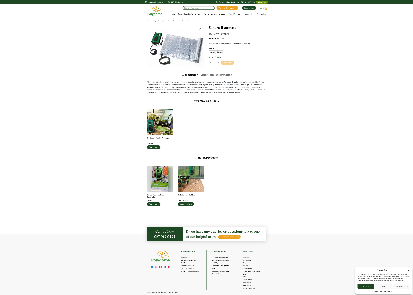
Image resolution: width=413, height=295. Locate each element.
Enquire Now (249, 8)
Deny (384, 286)
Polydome (154, 292)
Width (211, 48)
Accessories (248, 14)
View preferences (401, 286)
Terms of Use (247, 280)
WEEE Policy (247, 282)
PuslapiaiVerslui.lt (174, 292)
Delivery (245, 266)
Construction (247, 268)
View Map (262, 2)
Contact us (261, 14)
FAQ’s (244, 277)
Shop (180, 14)
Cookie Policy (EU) (249, 288)
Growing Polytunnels (192, 14)
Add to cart (227, 62)
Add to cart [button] (154, 147)
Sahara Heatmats (174, 21)
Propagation (162, 21)
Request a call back (231, 237)
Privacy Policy (388, 291)
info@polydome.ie (155, 2)
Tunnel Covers (234, 14)
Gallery (245, 274)
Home (173, 14)
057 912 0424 (177, 2)
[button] (409, 270)
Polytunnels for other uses (214, 14)
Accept (366, 286)
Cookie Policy (378, 291)
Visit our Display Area (227, 8)
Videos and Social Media (251, 271)
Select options (186, 204)
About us (246, 257)
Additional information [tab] (216, 74)
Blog (244, 263)
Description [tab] (190, 74)
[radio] (212, 52)
